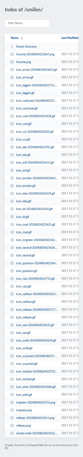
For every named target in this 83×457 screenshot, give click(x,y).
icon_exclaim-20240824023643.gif (37, 178)
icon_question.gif (26, 271)
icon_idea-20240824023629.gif (35, 193)
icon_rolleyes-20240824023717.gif (37, 309)
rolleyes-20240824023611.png (35, 418)
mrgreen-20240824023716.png (35, 402)
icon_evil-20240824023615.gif (35, 162)
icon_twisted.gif (25, 379)
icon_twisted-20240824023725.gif (37, 371)
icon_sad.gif (23, 333)
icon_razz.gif (23, 286)
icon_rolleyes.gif (25, 317)
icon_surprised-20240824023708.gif (37, 356)
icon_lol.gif (22, 216)
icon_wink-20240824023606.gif (36, 387)
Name (14, 38)
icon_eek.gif (23, 155)
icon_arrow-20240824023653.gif (36, 69)
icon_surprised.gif (26, 364)
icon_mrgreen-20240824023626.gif (37, 240)
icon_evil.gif (23, 170)
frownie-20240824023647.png (35, 54)
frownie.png (23, 62)
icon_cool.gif (23, 124)
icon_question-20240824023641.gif (37, 263)
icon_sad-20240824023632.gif (35, 325)
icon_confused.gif (27, 108)
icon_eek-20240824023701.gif (35, 147)
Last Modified (69, 38)
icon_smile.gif (24, 348)
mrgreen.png (24, 410)
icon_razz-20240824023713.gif (35, 278)
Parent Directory (26, 46)
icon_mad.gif (24, 232)
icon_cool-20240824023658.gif (35, 116)
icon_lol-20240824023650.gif (34, 209)
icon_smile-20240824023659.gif (36, 340)
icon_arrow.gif (24, 77)
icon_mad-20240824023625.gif (35, 224)
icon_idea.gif (23, 201)
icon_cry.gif (23, 139)
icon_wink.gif (24, 394)
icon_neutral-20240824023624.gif (37, 247)
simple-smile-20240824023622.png (37, 433)
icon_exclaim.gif (25, 186)
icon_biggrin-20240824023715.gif (37, 85)
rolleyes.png (23, 425)
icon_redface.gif (25, 302)
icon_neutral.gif (25, 255)
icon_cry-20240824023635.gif (35, 132)
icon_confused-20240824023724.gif (37, 101)
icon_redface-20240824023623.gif (37, 294)
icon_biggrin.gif (25, 93)
